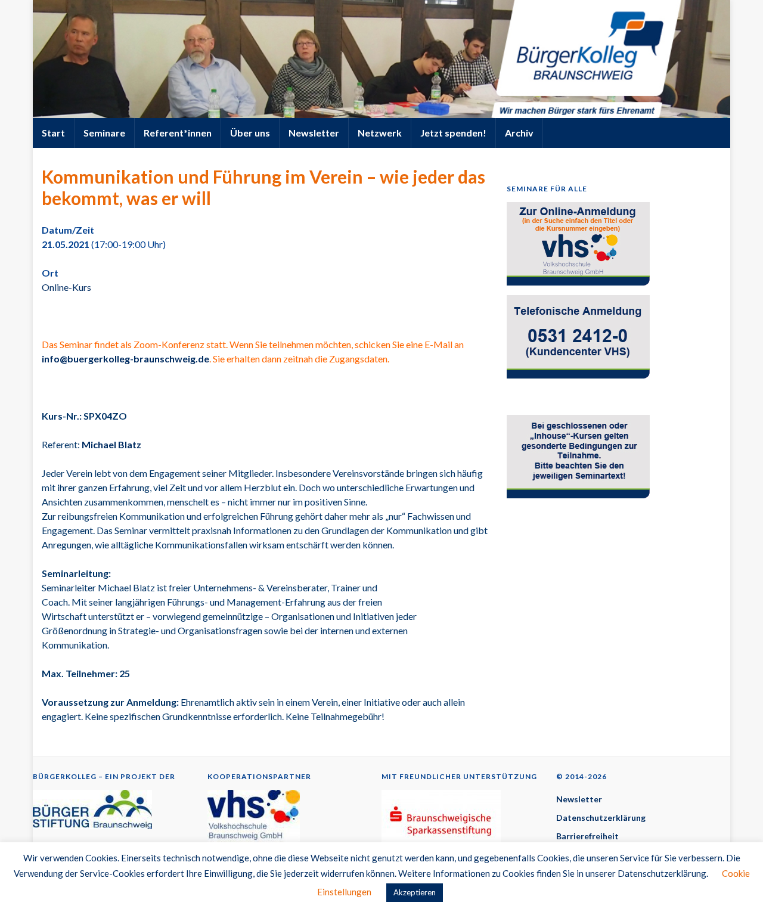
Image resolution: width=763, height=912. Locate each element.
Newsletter (314, 132)
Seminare (104, 132)
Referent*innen (178, 132)
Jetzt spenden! (453, 132)
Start (53, 132)
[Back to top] (736, 885)
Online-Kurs (66, 287)
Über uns (250, 132)
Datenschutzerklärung (601, 817)
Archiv (519, 132)
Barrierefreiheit (587, 836)
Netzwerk (380, 132)
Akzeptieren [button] (414, 892)
